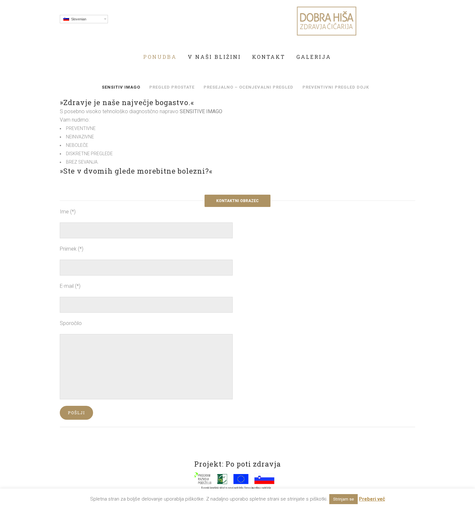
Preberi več (372, 499)
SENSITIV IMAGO (121, 87)
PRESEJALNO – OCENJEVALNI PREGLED (248, 87)
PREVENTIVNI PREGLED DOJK (335, 87)
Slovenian (77, 19)
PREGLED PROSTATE (172, 87)
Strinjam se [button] (343, 499)
